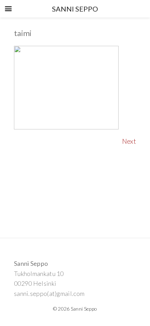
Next (129, 141)
